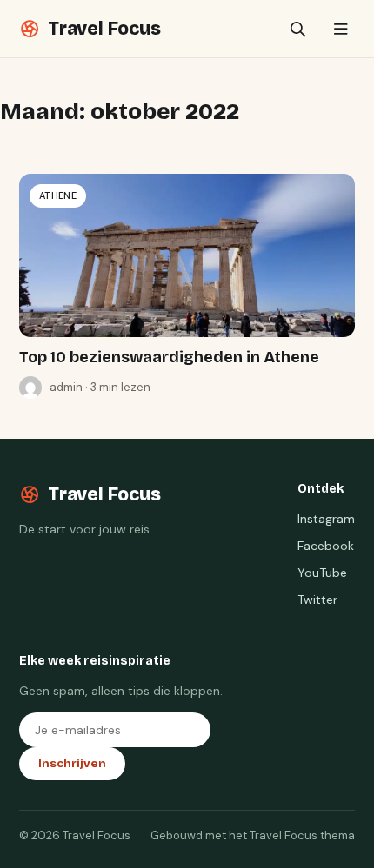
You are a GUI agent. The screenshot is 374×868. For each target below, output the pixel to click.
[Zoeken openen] (298, 29)
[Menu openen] (340, 29)
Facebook (325, 545)
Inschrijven (72, 764)
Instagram (326, 519)
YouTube (322, 572)
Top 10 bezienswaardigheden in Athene (169, 357)
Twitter (317, 599)
